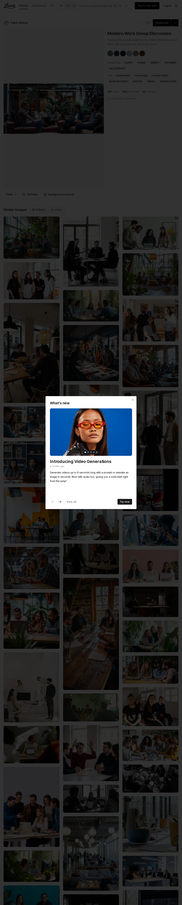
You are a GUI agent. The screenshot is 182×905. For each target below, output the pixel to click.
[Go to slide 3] (91, 452)
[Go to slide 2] (88, 452)
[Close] (133, 400)
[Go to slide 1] (85, 452)
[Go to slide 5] (96, 452)
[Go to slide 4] (94, 452)
